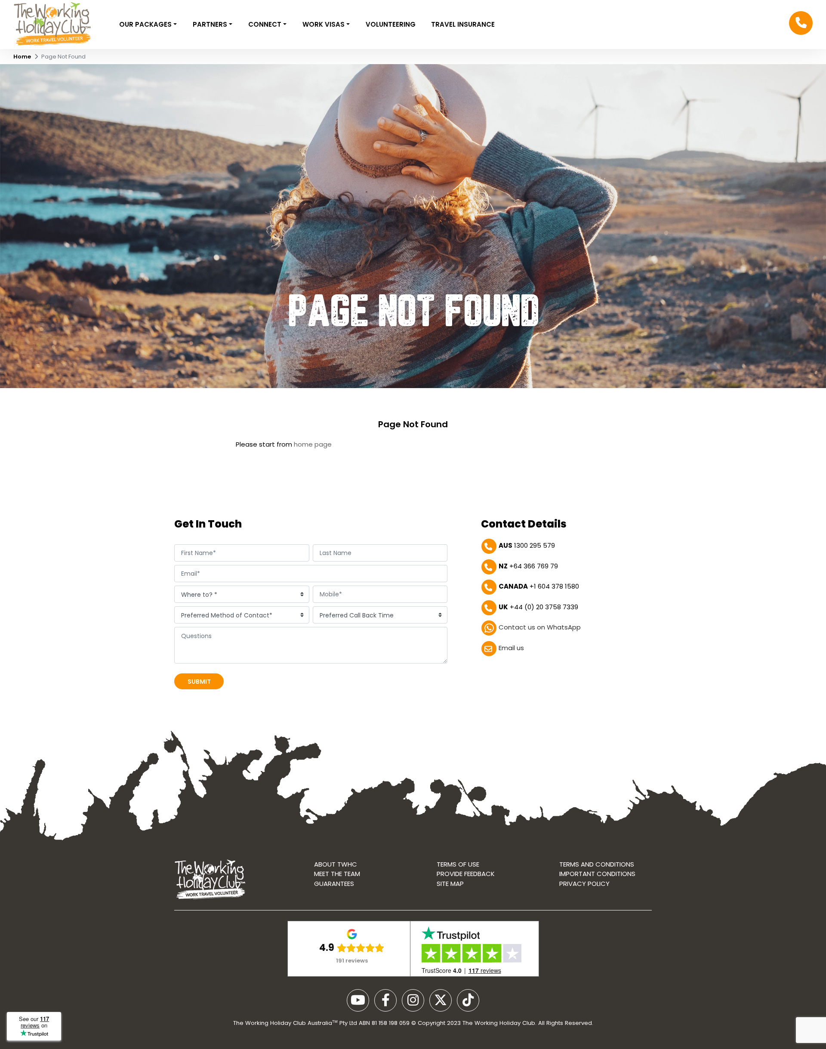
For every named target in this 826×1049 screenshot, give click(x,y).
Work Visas (324, 24)
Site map (450, 883)
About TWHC (335, 864)
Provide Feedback (466, 873)
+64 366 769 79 (528, 566)
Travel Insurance (463, 24)
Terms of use (458, 864)
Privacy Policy (584, 883)
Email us (511, 647)
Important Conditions (597, 873)
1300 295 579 (527, 545)
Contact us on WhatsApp (540, 627)
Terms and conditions (596, 864)
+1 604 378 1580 (539, 586)
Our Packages (146, 24)
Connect (265, 24)
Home (22, 56)
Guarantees (334, 883)
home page (313, 444)
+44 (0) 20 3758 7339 (538, 606)
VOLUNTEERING (391, 24)
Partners (211, 24)
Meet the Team (337, 873)
